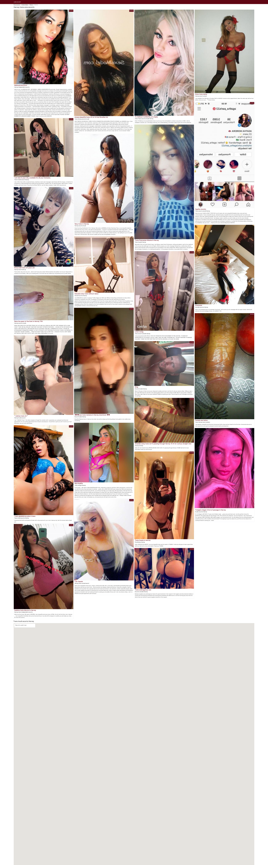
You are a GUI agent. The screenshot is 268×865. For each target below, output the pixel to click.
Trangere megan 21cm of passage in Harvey (210, 510)
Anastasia (198, 305)
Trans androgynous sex (143, 590)
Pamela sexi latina (201, 420)
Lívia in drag (139, 332)
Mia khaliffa (79, 483)
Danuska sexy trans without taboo (86, 294)
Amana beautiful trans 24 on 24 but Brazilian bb (91, 117)
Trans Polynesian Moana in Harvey (147, 240)
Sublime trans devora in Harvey (25, 610)
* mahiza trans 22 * (21, 416)
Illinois (31, 4)
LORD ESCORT (17, 2)
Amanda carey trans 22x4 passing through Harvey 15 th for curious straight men (163, 444)
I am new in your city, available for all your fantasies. (32, 178)
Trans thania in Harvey (143, 540)
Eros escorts (17, 4)
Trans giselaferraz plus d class (24, 516)
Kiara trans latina (201, 94)
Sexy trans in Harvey (82, 224)
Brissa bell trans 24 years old (24, 268)
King (136, 387)
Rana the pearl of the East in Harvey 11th (28, 321)
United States (24, 4)
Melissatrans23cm (20, 85)
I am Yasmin (79, 581)
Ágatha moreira (200, 209)
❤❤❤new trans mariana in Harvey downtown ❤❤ (92, 415)
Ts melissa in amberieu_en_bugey (146, 117)
